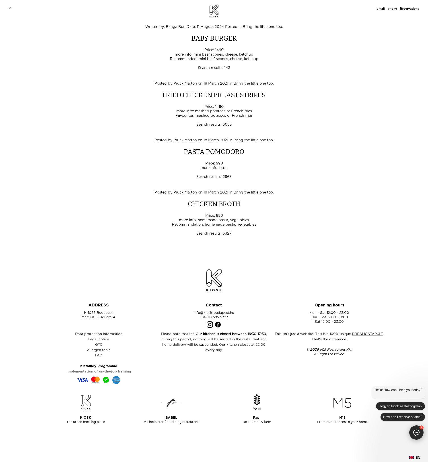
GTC (98, 344)
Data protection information (98, 334)
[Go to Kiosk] (85, 403)
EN (418, 457)
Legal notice (98, 339)
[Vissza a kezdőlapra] (214, 280)
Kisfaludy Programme (98, 366)
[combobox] (415, 457)
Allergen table (99, 350)
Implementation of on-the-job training (98, 371)
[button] (9, 8)
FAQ (98, 355)
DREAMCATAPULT (367, 334)
